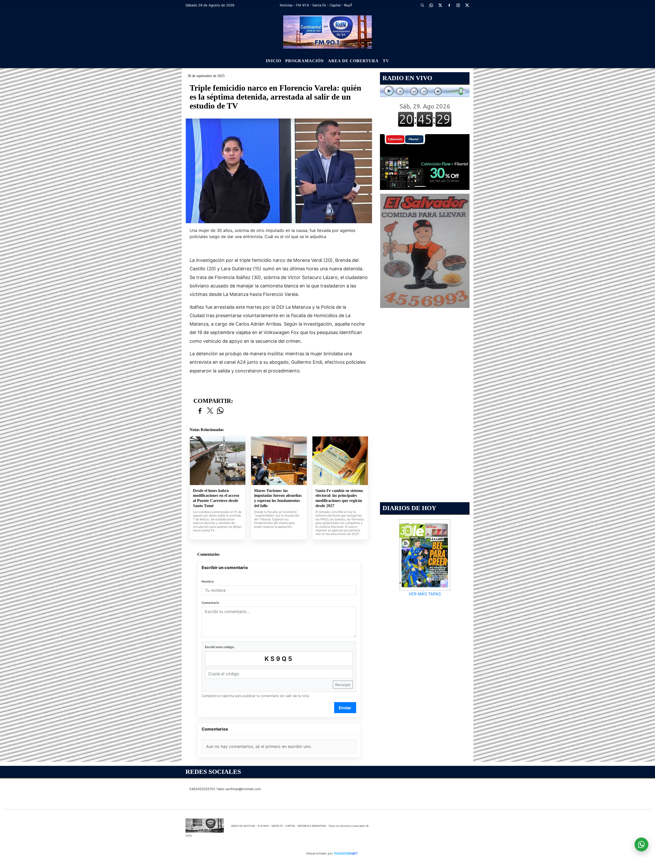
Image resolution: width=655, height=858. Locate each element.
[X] (440, 5)
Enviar (345, 707)
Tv (386, 61)
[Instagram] (458, 5)
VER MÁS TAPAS (425, 593)
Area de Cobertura (353, 61)
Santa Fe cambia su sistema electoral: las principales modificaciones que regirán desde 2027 (339, 498)
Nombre (208, 581)
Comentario (210, 603)
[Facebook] (449, 5)
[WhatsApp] (431, 5)
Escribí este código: (220, 647)
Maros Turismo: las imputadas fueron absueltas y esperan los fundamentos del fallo (278, 498)
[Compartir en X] (210, 411)
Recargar (343, 684)
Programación (304, 61)
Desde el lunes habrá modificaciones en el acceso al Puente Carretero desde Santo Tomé (216, 498)
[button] (422, 5)
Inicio (273, 61)
